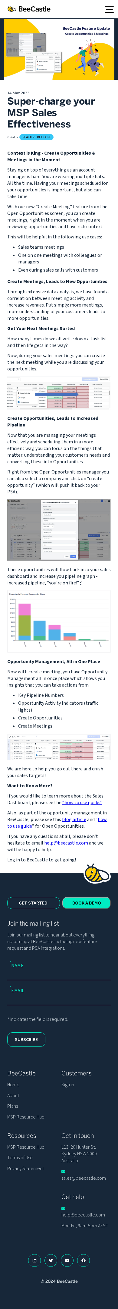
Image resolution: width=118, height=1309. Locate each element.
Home (13, 1084)
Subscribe (26, 1039)
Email (17, 990)
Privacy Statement (25, 1168)
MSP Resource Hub (25, 1116)
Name (17, 965)
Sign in (67, 1084)
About (13, 1095)
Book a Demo (86, 903)
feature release (36, 137)
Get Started (33, 903)
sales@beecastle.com (83, 1178)
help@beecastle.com (66, 843)
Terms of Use (20, 1157)
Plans (12, 1106)
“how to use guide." (82, 802)
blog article (74, 819)
